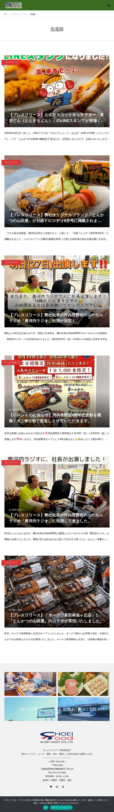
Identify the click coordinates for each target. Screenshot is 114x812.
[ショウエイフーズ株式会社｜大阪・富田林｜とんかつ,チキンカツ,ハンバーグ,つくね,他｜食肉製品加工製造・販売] (13, 5)
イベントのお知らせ (12, 362)
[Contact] (57, 786)
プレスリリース (11, 62)
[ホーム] (5, 14)
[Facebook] (51, 786)
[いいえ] (110, 804)
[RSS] (62, 786)
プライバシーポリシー (61, 807)
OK (45, 807)
